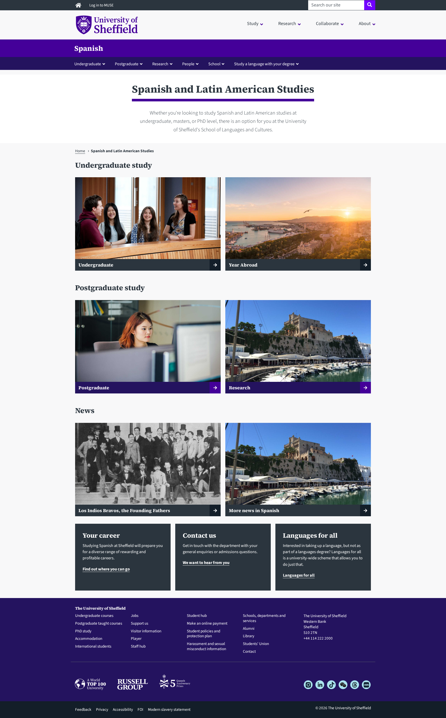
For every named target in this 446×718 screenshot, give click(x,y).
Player (136, 638)
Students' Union (256, 644)
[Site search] (369, 5)
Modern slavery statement (169, 709)
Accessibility (123, 709)
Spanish (88, 48)
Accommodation (88, 638)
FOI (140, 709)
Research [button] (287, 23)
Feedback (83, 709)
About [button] (365, 23)
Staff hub (138, 646)
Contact (249, 651)
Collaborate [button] (327, 23)
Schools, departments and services (264, 618)
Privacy (102, 709)
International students (93, 646)
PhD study (83, 631)
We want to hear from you (206, 563)
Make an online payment (207, 623)
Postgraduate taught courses (98, 623)
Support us (139, 623)
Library (248, 636)
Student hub (197, 615)
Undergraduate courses (94, 615)
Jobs (134, 615)
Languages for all (299, 575)
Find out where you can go (106, 569)
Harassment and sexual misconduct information (206, 646)
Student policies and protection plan (203, 634)
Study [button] (252, 23)
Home (80, 151)
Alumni (248, 628)
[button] (90, 64)
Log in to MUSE (101, 5)
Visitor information (146, 631)
